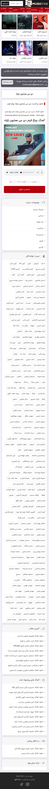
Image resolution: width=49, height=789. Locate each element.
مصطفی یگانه (27, 579)
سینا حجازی (41, 433)
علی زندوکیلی (40, 461)
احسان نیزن (16, 286)
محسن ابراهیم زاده (38, 540)
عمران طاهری (40, 483)
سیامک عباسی (28, 421)
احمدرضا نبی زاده (39, 297)
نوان (21, 608)
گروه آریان (41, 512)
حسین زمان (15, 365)
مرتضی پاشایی (40, 568)
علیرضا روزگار (27, 472)
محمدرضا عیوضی (23, 563)
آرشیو (41, 247)
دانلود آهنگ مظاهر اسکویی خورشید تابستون (26, 670)
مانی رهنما (21, 517)
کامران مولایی (29, 500)
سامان (15, 399)
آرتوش (36, 263)
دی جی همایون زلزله (24, 94)
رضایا (33, 393)
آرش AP (22, 263)
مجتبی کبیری (13, 523)
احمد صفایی (20, 291)
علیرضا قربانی (24, 478)
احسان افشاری (40, 280)
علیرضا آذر (18, 466)
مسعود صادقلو (28, 574)
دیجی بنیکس (9, 376)
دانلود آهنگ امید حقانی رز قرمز (31, 640)
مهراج (30, 602)
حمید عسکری (16, 370)
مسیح (18, 574)
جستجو (5, 3)
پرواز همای (22, 348)
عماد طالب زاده (12, 478)
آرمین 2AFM (15, 269)
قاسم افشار (41, 500)
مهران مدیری (40, 596)
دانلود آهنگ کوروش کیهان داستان (30, 636)
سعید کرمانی (28, 410)
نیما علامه (13, 608)
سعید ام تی (18, 404)
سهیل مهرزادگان (25, 438)
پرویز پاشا (13, 348)
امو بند (28, 303)
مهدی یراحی (41, 591)
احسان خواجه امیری (16, 280)
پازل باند (12, 342)
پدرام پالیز (32, 348)
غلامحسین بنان (18, 483)
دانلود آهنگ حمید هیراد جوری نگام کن (29, 748)
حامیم (10, 359)
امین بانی (26, 320)
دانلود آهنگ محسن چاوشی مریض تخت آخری (26, 706)
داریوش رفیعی (29, 376)
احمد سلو (30, 291)
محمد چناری (26, 551)
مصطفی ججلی (40, 579)
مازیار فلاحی (9, 512)
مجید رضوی (41, 534)
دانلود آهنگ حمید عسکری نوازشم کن (29, 660)
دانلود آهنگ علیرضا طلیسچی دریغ (30, 731)
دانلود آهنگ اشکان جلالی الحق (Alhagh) (28, 645)
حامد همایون (19, 359)
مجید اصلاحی (28, 529)
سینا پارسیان (16, 427)
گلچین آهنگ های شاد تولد (25, 512)
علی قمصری (16, 461)
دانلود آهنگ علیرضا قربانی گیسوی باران (28, 716)
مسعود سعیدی (14, 568)
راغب (43, 382)
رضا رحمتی (41, 387)
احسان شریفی (28, 286)
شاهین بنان (41, 444)
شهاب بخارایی (22, 444)
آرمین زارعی (41, 274)
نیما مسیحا (41, 613)
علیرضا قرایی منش (38, 478)
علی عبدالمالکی (28, 461)
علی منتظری (29, 466)
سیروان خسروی (39, 427)
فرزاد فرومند (10, 489)
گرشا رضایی (16, 506)
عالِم (19, 449)
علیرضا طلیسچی (14, 472)
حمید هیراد (41, 376)
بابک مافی (28, 331)
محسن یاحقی (40, 546)
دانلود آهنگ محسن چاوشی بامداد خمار (28, 721)
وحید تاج (42, 619)
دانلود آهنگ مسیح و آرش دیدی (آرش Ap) (27, 687)
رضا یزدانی (41, 393)
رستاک (25, 382)
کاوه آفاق (19, 500)
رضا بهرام (17, 382)
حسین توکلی (26, 365)
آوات (13, 274)
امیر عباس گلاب (39, 314)
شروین (31, 444)
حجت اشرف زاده (39, 365)
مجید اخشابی (40, 529)
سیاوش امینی (15, 421)
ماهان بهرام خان (39, 523)
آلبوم (41, 240)
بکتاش (19, 331)
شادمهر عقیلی (12, 438)
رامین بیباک (35, 382)
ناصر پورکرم (10, 602)
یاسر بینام (32, 619)
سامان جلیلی (40, 404)
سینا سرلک (18, 433)
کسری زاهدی (40, 506)
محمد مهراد (30, 557)
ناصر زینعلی (41, 608)
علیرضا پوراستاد (40, 472)
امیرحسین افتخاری (38, 320)
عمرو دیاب (29, 483)
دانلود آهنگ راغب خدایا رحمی (32, 753)
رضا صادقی (31, 387)
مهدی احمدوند (40, 585)
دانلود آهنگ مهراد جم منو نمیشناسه (29, 711)
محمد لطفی (41, 557)
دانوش (19, 376)
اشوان (29, 297)
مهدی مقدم (17, 585)
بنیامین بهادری (40, 337)
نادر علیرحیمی (21, 602)
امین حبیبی (41, 325)
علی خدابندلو (11, 455)
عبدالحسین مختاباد (38, 455)
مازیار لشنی (41, 517)
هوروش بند (17, 613)
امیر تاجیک (30, 308)
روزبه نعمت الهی (13, 393)
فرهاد (43, 495)
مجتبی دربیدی (26, 523)
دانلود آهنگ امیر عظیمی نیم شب (30, 702)
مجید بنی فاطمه (15, 529)
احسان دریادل (40, 286)
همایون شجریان (29, 613)
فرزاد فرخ (31, 489)
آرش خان (13, 263)
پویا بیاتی (42, 354)
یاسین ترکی (23, 619)
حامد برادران (41, 359)
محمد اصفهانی (17, 546)
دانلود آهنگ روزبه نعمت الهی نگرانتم (29, 697)
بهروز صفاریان (27, 337)
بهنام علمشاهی (28, 342)
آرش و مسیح (40, 269)
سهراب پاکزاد (29, 416)
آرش (29, 263)
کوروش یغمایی (28, 506)
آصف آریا (21, 274)
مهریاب (30, 596)
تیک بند (23, 354)
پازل (19, 342)
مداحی (15, 9)
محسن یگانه (28, 546)
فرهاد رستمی (34, 495)
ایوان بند (25, 325)
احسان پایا (29, 280)
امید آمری (19, 303)
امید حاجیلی (41, 308)
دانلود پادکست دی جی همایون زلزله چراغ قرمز (25, 103)
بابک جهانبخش (40, 331)
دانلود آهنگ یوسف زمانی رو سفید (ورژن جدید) (25, 650)
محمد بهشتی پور (39, 551)
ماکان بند (31, 517)
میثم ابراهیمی (21, 596)
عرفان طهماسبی (23, 455)
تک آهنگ (41, 9)
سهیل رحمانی (40, 421)
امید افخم (10, 303)
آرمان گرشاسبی (27, 269)
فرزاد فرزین (21, 489)
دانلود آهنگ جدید (37, 111)
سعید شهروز (40, 410)
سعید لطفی (17, 410)
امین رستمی (15, 320)
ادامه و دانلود (24, 189)
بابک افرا (16, 325)
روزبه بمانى (25, 393)
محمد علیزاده (15, 551)
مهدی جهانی (28, 585)
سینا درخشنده (29, 433)
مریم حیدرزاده (27, 568)
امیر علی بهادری (15, 314)
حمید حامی (27, 370)
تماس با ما (3, 9)
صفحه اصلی (47, 9)
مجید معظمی (16, 534)
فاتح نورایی (41, 489)
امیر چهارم (19, 308)
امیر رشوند (9, 308)
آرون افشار (30, 274)
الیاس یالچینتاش (39, 303)
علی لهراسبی (40, 466)
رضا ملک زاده (11, 387)
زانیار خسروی (35, 399)
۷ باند (43, 263)
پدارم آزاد (42, 348)
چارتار (15, 354)
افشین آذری (19, 297)
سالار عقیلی (24, 399)
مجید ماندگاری (29, 534)
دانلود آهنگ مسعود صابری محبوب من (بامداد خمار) (24, 655)
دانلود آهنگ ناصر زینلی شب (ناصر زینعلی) (27, 726)
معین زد (17, 579)
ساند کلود (17, 779)
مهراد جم (18, 591)
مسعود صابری (40, 574)
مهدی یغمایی (29, 591)
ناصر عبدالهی (29, 608)
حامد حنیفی (30, 359)
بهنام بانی (16, 337)
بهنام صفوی (41, 342)
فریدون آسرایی (21, 495)
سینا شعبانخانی (39, 438)
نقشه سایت (10, 9)
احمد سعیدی (40, 291)
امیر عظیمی (27, 314)
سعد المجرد (29, 404)
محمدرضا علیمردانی (38, 563)
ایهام (32, 325)
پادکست (34, 9)
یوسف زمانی (11, 619)
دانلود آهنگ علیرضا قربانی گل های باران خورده (26, 692)
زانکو (43, 399)
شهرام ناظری (28, 449)
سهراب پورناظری (16, 416)
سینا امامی (28, 427)
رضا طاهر (22, 387)
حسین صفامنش (39, 370)
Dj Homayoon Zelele (27, 115)
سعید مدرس (40, 416)
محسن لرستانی (11, 540)
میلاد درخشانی (40, 602)
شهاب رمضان (9, 444)
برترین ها (22, 9)
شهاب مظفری (40, 449)
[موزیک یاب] (36, 3)
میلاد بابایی (9, 596)
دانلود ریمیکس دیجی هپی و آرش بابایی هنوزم (25, 665)
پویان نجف (32, 354)
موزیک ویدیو (28, 9)
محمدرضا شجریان (17, 557)
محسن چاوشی (24, 540)
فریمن (11, 495)
